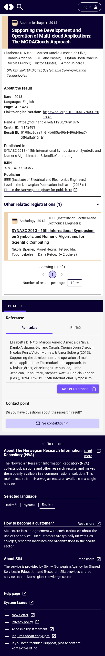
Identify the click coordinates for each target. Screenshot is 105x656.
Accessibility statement (29, 629)
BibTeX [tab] (75, 328)
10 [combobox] (72, 283)
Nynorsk (29, 505)
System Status (15, 603)
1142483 (28, 127)
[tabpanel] (52, 359)
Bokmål (11, 505)
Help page (12, 593)
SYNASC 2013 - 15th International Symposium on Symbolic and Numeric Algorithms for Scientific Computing (53, 236)
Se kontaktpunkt (55, 423)
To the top (55, 444)
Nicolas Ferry (18, 63)
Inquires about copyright (31, 636)
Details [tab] (15, 306)
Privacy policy (22, 622)
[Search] (20, 7)
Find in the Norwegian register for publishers (38, 190)
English (47, 504)
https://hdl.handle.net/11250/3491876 (48, 122)
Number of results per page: (44, 283)
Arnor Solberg (71, 63)
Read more (88, 453)
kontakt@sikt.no (24, 648)
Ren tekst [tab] (29, 328)
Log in (86, 7)
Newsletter (20, 615)
